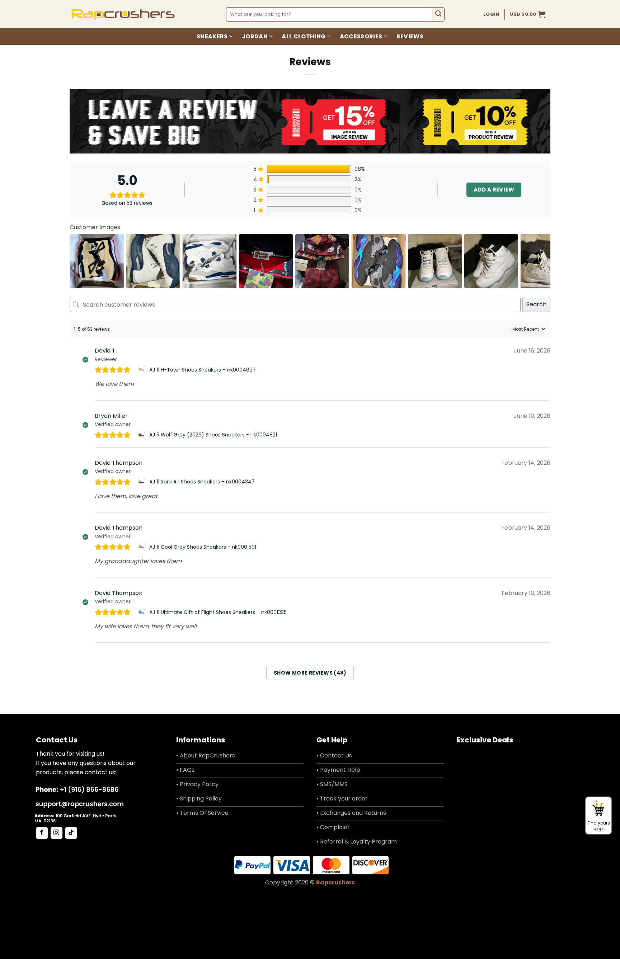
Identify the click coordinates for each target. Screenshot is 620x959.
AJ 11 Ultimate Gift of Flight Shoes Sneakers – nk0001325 (218, 612)
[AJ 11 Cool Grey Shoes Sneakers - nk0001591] (142, 547)
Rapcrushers (335, 882)
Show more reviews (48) (310, 672)
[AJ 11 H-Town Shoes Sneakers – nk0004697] (142, 369)
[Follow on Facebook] (42, 833)
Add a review (494, 189)
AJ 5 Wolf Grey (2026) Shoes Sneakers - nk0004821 (213, 434)
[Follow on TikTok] (71, 833)
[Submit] (438, 14)
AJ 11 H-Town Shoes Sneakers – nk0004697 (202, 369)
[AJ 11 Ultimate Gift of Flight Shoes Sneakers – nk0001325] (142, 612)
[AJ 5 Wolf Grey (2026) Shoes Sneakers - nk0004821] (142, 435)
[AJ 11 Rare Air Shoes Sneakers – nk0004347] (142, 482)
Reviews (409, 36)
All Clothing (303, 36)
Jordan (255, 36)
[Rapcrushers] (123, 14)
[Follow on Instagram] (56, 833)
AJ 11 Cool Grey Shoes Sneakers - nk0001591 (202, 547)
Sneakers (212, 36)
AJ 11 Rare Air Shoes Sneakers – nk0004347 (202, 481)
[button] (527, 14)
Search (536, 304)
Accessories (361, 36)
